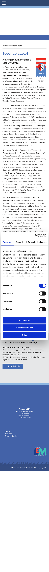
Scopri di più (14, 366)
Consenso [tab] (7, 242)
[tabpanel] (24, 358)
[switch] (42, 293)
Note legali (9, 434)
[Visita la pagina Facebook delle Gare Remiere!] (19, 31)
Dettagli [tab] (19, 242)
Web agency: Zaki (40, 468)
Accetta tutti (24, 320)
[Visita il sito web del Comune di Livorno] (24, 451)
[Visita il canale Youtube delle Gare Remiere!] (22, 31)
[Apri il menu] (4, 3)
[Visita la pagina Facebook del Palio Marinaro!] (20, 421)
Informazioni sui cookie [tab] (36, 242)
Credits (7, 431)
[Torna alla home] (24, 17)
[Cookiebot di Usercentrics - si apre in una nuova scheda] (35, 235)
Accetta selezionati (24, 328)
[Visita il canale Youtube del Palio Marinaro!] (24, 421)
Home (5, 46)
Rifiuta (24, 335)
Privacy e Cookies (11, 436)
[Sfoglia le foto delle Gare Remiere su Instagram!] (26, 31)
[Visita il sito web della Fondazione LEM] (38, 451)
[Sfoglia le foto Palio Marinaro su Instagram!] (27, 421)
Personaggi (12, 46)
